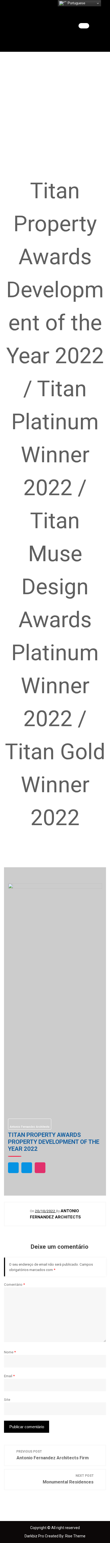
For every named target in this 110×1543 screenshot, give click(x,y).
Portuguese (75, 3)
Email (9, 1376)
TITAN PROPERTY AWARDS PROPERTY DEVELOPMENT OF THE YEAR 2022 (53, 1141)
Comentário (14, 1284)
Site (7, 1399)
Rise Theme (75, 1536)
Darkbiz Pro (35, 1536)
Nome (10, 1352)
